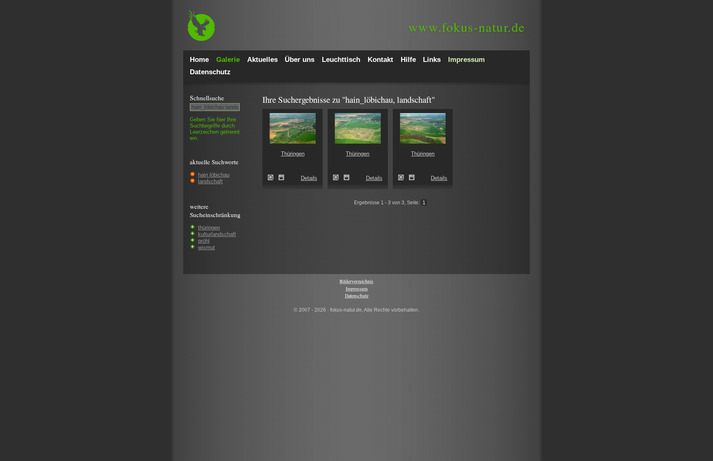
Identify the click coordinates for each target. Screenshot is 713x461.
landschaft (210, 181)
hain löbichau (213, 175)
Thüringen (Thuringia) (273, 177)
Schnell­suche (207, 98)
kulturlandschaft (217, 234)
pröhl (204, 241)
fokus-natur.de (466, 26)
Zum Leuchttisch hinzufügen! (281, 177)
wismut (206, 247)
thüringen (209, 228)
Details (309, 178)
